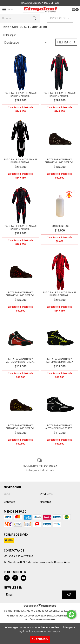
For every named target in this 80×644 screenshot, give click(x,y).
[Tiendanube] (40, 607)
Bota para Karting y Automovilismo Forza (59, 360)
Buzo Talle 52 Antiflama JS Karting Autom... (20, 94)
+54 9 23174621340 (21, 556)
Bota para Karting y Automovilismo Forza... (20, 360)
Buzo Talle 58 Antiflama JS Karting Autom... (20, 227)
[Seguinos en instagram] (7, 578)
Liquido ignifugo (60, 226)
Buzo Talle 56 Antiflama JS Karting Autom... (20, 161)
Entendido (40, 639)
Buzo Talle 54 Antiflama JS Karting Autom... (59, 94)
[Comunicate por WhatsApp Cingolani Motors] (71, 614)
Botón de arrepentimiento (40, 620)
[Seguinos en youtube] (23, 578)
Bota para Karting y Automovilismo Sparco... (60, 161)
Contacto (9, 501)
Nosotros (45, 501)
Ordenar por (9, 35)
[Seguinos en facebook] (15, 578)
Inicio (6, 26)
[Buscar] (34, 18)
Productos (46, 494)
